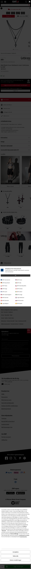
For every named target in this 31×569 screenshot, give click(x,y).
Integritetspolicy (23, 536)
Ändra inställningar (15, 560)
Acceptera (15, 552)
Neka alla (15, 556)
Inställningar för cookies (24, 535)
